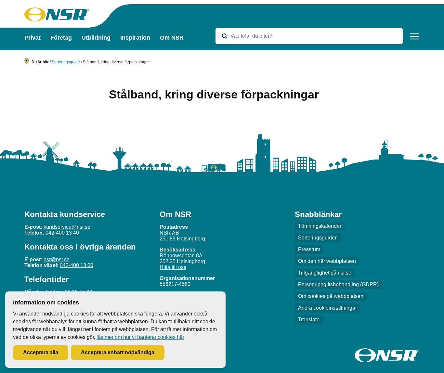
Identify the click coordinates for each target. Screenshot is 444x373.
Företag (61, 37)
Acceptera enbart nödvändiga (117, 352)
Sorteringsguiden (318, 237)
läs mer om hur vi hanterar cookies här (140, 337)
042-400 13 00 (76, 265)
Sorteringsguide (66, 62)
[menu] (414, 36)
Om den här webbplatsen (327, 261)
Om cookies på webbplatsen (330, 296)
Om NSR (172, 37)
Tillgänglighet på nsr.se (324, 273)
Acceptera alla (40, 352)
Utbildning (96, 37)
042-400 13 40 (62, 233)
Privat (32, 37)
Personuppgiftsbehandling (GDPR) (338, 284)
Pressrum (309, 249)
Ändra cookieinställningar (327, 308)
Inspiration (135, 37)
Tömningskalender (319, 226)
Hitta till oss (173, 267)
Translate (309, 319)
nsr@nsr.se (57, 259)
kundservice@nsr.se (67, 227)
